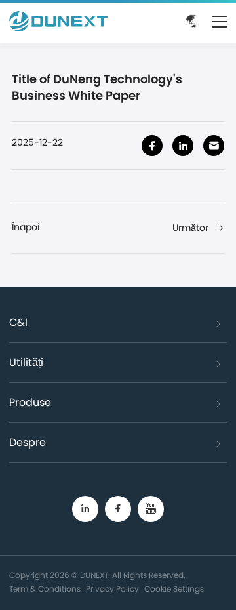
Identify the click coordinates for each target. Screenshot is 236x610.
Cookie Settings (174, 589)
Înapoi (25, 227)
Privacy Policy (112, 589)
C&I (18, 322)
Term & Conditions (45, 589)
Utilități (26, 362)
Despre (27, 442)
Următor (190, 228)
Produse (30, 402)
